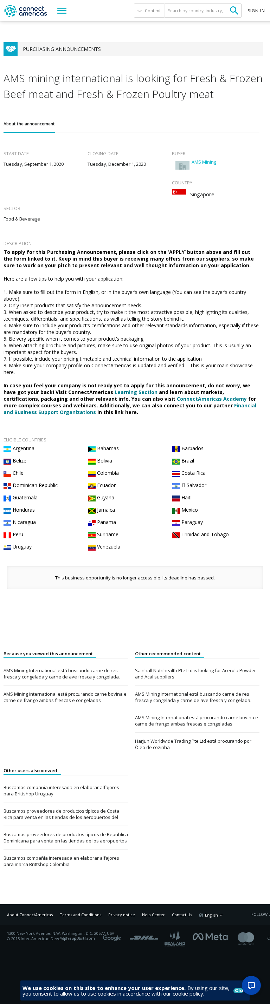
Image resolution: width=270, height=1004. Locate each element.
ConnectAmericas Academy (212, 398)
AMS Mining (204, 162)
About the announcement (29, 124)
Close (239, 990)
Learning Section (136, 392)
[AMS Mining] (182, 165)
